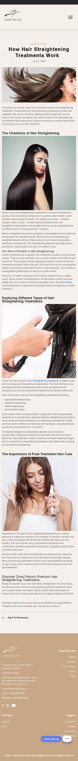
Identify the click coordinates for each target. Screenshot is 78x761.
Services (6, 722)
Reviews (71, 662)
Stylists (72, 657)
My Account (70, 731)
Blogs (73, 676)
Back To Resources (18, 618)
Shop (4, 727)
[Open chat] (67, 738)
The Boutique (69, 667)
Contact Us (70, 722)
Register (72, 727)
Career (72, 671)
